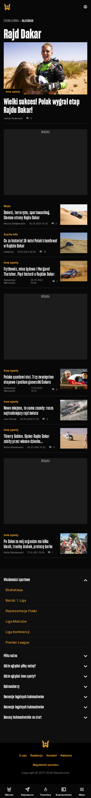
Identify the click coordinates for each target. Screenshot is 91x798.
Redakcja (36, 755)
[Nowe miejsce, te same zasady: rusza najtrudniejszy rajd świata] (45, 410)
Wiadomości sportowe (17, 579)
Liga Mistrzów (16, 621)
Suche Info (11, 234)
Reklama (66, 755)
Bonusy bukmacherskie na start (23, 717)
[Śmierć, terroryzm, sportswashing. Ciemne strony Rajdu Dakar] (45, 215)
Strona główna (11, 21)
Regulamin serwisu (45, 765)
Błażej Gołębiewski (14, 223)
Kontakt (51, 755)
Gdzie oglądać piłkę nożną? (20, 666)
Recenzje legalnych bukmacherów (24, 696)
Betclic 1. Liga (16, 600)
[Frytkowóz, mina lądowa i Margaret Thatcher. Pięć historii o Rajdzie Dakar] (45, 272)
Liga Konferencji (17, 632)
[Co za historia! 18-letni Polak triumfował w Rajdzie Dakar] (45, 243)
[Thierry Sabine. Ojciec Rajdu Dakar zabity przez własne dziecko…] (45, 438)
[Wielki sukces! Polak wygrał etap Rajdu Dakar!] (45, 83)
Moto (7, 206)
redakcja (9, 251)
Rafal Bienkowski (14, 447)
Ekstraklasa (14, 590)
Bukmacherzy (12, 686)
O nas (23, 755)
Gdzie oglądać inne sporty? (20, 676)
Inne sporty (13, 91)
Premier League (17, 642)
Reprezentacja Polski (21, 611)
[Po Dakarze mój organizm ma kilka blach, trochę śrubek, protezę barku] (45, 544)
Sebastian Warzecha (9, 281)
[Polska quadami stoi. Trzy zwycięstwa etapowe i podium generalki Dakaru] (45, 380)
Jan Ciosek (10, 419)
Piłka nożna (10, 655)
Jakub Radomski (13, 118)
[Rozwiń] (83, 579)
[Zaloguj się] (85, 7)
